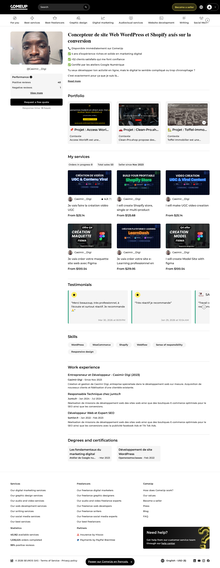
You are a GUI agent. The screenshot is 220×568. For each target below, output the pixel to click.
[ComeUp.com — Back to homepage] (18, 7)
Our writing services (22, 511)
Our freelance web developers (94, 505)
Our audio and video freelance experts (99, 500)
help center (168, 543)
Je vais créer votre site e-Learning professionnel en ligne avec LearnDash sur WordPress (135, 265)
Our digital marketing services (28, 490)
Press (146, 505)
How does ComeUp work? (158, 490)
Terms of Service (50, 560)
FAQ (145, 516)
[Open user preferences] (215, 7)
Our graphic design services (26, 495)
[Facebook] (208, 560)
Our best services (20, 521)
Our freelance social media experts (97, 516)
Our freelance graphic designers (95, 495)
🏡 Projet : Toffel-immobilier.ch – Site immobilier (188, 130)
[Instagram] (203, 560)
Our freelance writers (89, 511)
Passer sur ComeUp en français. (108, 561)
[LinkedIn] (194, 560)
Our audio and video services (27, 500)
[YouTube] (199, 560)
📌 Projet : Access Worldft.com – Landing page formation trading (90, 130)
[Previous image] (121, 183)
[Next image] (157, 183)
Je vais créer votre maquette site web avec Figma (88, 261)
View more (36, 92)
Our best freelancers (89, 521)
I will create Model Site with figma (185, 261)
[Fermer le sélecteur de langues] (131, 561)
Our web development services (28, 505)
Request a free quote (36, 102)
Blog (146, 511)
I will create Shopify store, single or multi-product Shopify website (135, 210)
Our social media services (25, 516)
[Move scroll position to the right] (207, 20)
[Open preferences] (201, 7)
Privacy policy (69, 560)
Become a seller (184, 7)
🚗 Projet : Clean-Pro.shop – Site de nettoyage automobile (139, 130)
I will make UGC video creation (187, 205)
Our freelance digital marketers (95, 490)
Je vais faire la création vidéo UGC (88, 207)
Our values (149, 495)
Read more (74, 81)
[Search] (85, 7)
